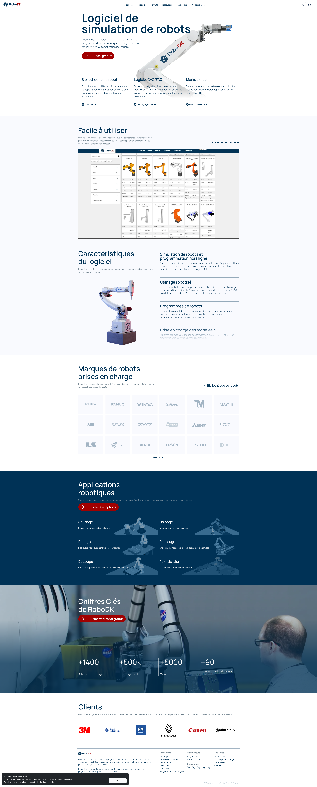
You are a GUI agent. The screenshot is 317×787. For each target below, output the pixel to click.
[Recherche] (303, 4)
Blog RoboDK (193, 756)
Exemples (164, 765)
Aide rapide (165, 756)
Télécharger (128, 4)
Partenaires (219, 762)
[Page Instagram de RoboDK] (209, 768)
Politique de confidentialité (213, 783)
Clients (217, 765)
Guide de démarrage (225, 142)
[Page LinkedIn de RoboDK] (199, 768)
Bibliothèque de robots (223, 385)
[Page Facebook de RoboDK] (204, 768)
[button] (309, 4)
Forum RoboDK (194, 759)
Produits (142, 4)
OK (117, 780)
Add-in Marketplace (198, 104)
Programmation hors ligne (172, 771)
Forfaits (154, 4)
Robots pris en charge (224, 759)
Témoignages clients (146, 104)
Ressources (167, 4)
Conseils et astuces (169, 759)
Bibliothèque (90, 104)
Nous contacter (199, 4)
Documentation (167, 762)
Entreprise (182, 4)
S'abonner (164, 768)
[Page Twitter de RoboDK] (194, 768)
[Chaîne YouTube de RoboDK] (189, 768)
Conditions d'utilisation (231, 783)
